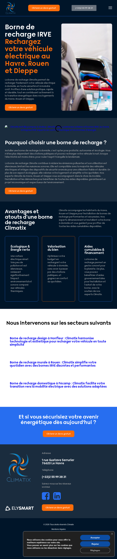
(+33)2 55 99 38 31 (54, 477)
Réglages (95, 550)
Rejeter (95, 544)
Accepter (95, 537)
